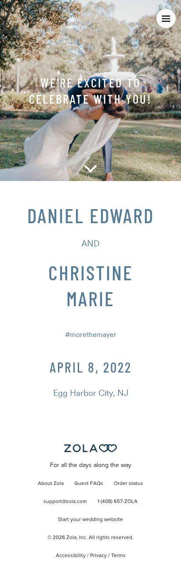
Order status (128, 483)
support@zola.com (65, 501)
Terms (118, 555)
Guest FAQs (88, 483)
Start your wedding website (90, 519)
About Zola (51, 483)
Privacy (98, 555)
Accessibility (71, 555)
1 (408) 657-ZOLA (118, 501)
